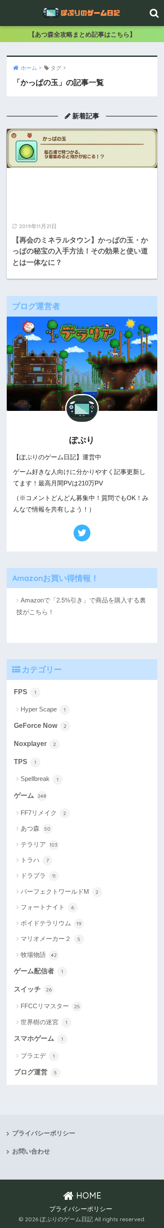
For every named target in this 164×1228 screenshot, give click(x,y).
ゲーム (30, 795)
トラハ (35, 859)
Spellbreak (39, 778)
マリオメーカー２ (51, 938)
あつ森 (36, 828)
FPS (25, 691)
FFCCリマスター (50, 1006)
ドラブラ (38, 875)
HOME (87, 1195)
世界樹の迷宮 (44, 1022)
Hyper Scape (43, 709)
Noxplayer (35, 743)
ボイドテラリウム (51, 923)
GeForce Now (40, 725)
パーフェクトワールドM (60, 891)
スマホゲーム (38, 1038)
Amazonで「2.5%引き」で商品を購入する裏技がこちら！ (81, 606)
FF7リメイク (43, 812)
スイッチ (33, 989)
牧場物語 (39, 954)
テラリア (39, 844)
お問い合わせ (31, 1151)
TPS (25, 761)
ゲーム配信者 (38, 971)
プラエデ (38, 1055)
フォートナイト (47, 907)
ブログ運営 (35, 1072)
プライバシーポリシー (43, 1133)
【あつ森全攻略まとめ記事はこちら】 (82, 34)
